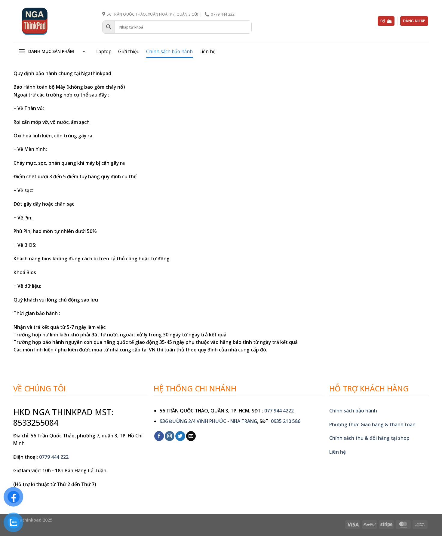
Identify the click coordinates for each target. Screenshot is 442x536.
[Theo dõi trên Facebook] (159, 436)
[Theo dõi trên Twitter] (180, 436)
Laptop (104, 51)
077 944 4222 (279, 410)
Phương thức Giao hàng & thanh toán (372, 424)
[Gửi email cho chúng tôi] (191, 436)
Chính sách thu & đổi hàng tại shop (369, 438)
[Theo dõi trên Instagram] (169, 436)
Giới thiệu (129, 51)
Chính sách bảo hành (169, 51)
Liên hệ (207, 51)
